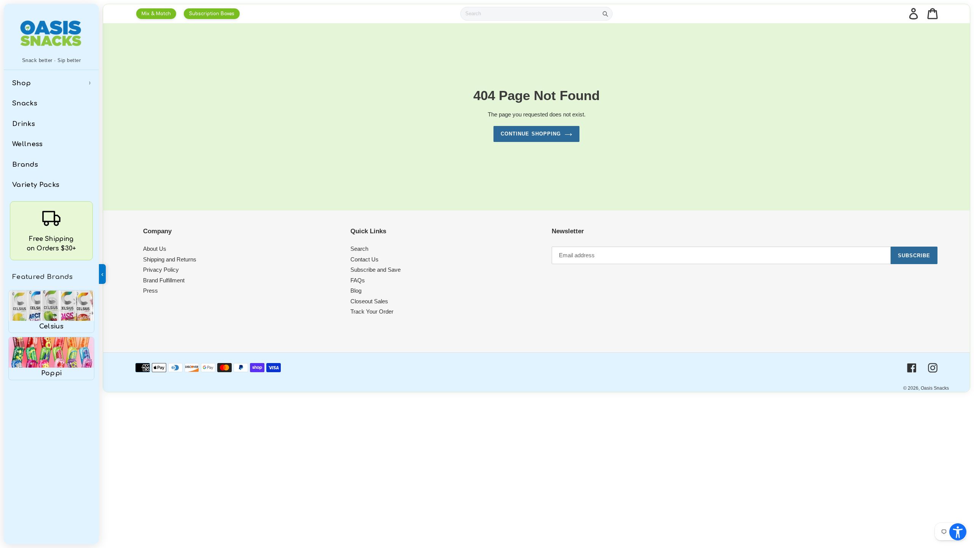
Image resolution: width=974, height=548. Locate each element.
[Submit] (605, 13)
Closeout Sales (369, 301)
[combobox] (529, 14)
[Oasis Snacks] (51, 33)
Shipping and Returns (169, 259)
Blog (355, 290)
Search (359, 248)
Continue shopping (531, 134)
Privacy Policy (161, 269)
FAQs (357, 280)
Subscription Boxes (211, 13)
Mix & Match (156, 13)
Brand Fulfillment (164, 280)
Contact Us (364, 259)
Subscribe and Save (375, 269)
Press (150, 290)
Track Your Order (371, 311)
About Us (154, 248)
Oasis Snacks (935, 388)
